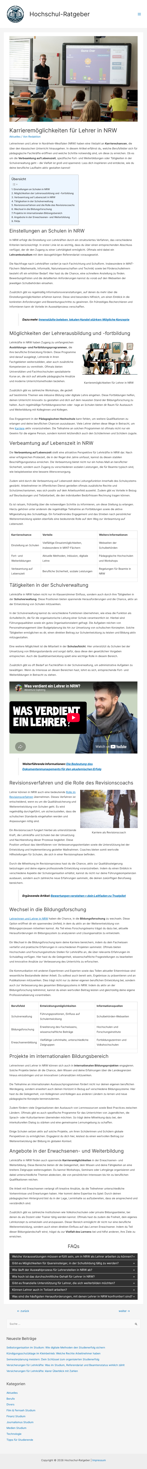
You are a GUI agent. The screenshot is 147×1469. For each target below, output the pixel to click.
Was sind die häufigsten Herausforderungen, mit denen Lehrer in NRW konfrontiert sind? (72, 1296)
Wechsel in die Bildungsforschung (33, 209)
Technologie (14, 1433)
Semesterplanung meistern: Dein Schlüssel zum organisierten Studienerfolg (53, 1359)
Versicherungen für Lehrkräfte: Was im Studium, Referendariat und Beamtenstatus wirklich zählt (66, 1365)
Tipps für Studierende (20, 1439)
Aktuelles (14, 136)
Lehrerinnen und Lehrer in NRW (28, 918)
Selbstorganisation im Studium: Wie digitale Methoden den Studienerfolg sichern (56, 1347)
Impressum (99, 1460)
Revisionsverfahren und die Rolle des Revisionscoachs (44, 205)
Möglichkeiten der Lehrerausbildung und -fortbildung (44, 193)
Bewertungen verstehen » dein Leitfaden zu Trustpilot (88, 896)
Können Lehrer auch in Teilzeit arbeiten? (39, 1290)
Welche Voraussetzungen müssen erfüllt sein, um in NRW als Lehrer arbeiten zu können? (72, 1256)
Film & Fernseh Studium (21, 1410)
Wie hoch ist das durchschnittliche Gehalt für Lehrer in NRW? (53, 1276)
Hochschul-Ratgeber (59, 14)
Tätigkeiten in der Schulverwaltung (33, 201)
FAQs (17, 221)
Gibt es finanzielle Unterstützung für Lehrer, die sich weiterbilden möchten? (63, 1283)
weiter (124, 1311)
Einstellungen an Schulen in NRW (32, 189)
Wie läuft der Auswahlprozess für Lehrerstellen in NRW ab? (52, 1270)
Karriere (19, 428)
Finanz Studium (16, 1416)
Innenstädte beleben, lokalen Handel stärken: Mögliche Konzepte (84, 319)
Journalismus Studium (20, 1422)
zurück (23, 1311)
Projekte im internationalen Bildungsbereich (38, 213)
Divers (10, 1404)
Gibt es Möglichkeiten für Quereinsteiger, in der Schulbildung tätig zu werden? (65, 1263)
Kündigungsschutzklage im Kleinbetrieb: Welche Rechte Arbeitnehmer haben (53, 1353)
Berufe (11, 1398)
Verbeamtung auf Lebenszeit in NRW (34, 197)
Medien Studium (16, 1427)
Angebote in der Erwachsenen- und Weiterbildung (42, 217)
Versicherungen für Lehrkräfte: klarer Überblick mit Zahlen (42, 1371)
